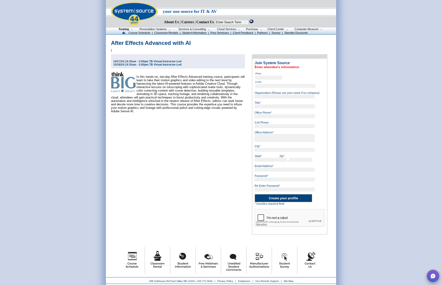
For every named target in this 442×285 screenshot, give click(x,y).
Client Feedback (243, 33)
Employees (244, 281)
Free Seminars (219, 33)
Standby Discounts (296, 33)
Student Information (194, 33)
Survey (276, 33)
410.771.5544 (204, 281)
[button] (433, 276)
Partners (262, 33)
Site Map (288, 281)
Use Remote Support (267, 281)
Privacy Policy (225, 281)
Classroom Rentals (166, 33)
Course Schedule (139, 33)
